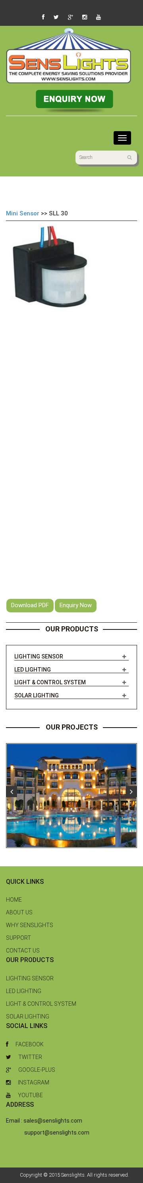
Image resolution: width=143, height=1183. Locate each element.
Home (14, 899)
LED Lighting (32, 669)
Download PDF (30, 605)
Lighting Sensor (38, 656)
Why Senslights (29, 925)
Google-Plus (36, 1070)
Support (18, 938)
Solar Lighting (36, 695)
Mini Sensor (22, 213)
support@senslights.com (56, 1132)
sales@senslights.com (52, 1120)
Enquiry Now (76, 605)
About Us (19, 912)
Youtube (30, 1095)
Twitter (30, 1057)
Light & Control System (50, 682)
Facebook (29, 1044)
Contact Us (23, 950)
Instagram (33, 1082)
